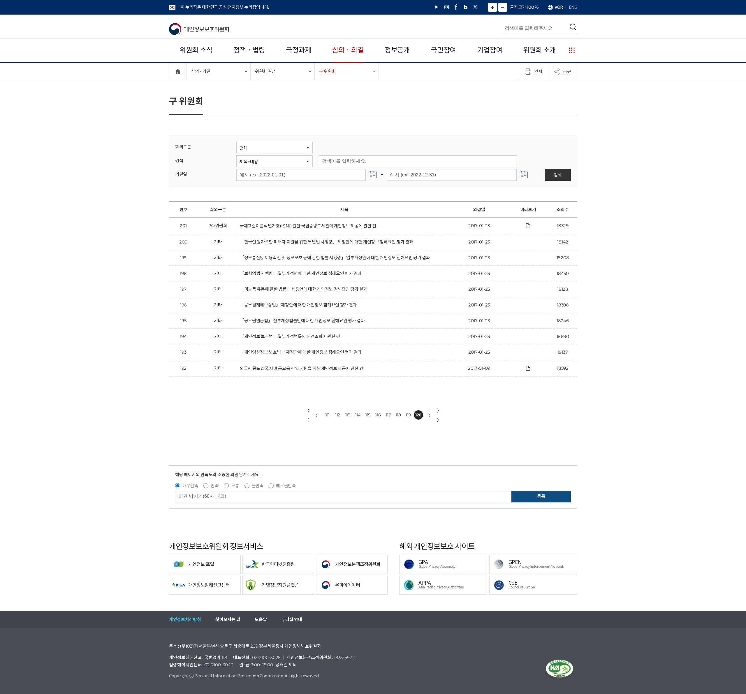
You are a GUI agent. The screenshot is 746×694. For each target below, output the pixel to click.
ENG (573, 7)
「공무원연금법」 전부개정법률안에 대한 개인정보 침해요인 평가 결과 (302, 320)
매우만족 (190, 485)
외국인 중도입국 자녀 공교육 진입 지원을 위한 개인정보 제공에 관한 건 (301, 368)
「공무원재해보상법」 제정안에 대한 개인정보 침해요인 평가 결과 (298, 305)
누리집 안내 (291, 619)
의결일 (181, 174)
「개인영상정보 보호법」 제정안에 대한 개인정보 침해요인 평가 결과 (300, 352)
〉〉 (439, 415)
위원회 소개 (539, 50)
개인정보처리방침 (185, 619)
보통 (235, 485)
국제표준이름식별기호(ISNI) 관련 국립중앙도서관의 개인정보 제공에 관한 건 (308, 226)
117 (388, 415)
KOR (559, 7)
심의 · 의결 (348, 50)
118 (398, 415)
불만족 (258, 485)
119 (408, 415)
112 (337, 415)
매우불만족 (286, 485)
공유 (567, 71)
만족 (215, 485)
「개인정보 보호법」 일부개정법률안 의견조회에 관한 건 (290, 336)
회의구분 (183, 147)
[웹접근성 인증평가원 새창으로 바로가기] (559, 669)
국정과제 (298, 50)
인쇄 (538, 71)
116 (378, 415)
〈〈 (307, 415)
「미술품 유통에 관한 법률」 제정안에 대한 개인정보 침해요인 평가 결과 (303, 289)
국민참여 (443, 50)
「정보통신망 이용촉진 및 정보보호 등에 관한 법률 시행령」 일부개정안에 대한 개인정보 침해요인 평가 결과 (335, 257)
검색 (179, 160)
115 (367, 415)
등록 (541, 496)
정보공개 (397, 50)
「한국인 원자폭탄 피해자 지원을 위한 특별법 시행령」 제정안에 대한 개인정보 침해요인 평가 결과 (326, 242)
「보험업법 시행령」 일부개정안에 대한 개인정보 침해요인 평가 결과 (300, 273)
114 (357, 415)
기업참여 (489, 50)
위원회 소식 (196, 50)
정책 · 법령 (249, 50)
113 (347, 415)
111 (328, 415)
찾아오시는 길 (227, 619)
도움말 (261, 619)
